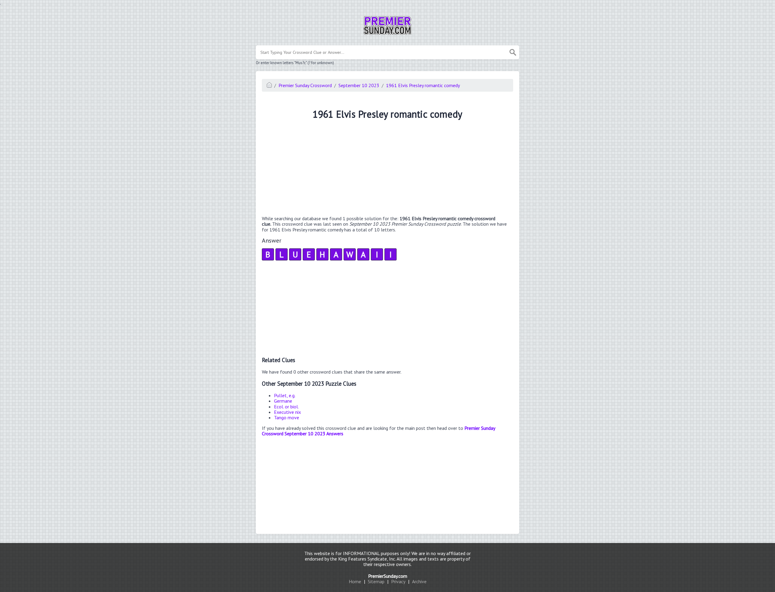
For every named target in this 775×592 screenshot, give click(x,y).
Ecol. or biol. (286, 407)
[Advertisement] (387, 168)
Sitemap (376, 581)
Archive (419, 581)
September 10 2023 (358, 85)
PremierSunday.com (387, 576)
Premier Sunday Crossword (305, 85)
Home (355, 581)
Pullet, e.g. (284, 395)
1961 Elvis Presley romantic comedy (423, 85)
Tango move (286, 417)
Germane (283, 401)
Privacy (398, 581)
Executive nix (287, 412)
